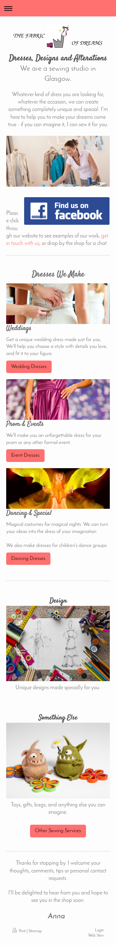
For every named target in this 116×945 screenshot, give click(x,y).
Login (99, 930)
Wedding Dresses (29, 366)
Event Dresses (25, 455)
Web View (96, 936)
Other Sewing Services (58, 830)
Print (22, 931)
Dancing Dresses (28, 558)
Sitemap (35, 931)
